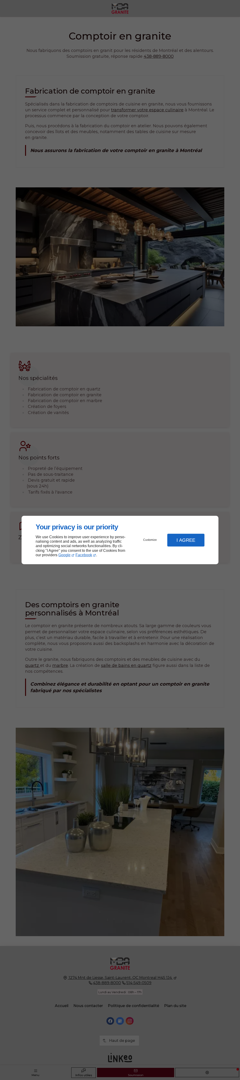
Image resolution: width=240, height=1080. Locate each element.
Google (64, 555)
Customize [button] (150, 540)
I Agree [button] (185, 540)
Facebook (83, 555)
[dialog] (120, 540)
